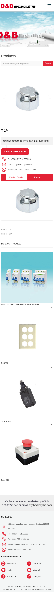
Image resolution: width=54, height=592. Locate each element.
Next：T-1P (6, 234)
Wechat (36, 570)
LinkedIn (37, 563)
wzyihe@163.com (38, 544)
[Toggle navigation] (49, 6)
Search (48, 63)
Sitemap (27, 589)
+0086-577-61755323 (21, 159)
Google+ (37, 576)
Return (37, 177)
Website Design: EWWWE (42, 589)
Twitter (10, 570)
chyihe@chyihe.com (23, 164)
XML (21, 589)
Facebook (11, 576)
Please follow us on (11, 556)
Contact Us (6, 517)
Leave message (15, 151)
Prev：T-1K (6, 229)
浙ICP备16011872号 (10, 589)
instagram (11, 563)
